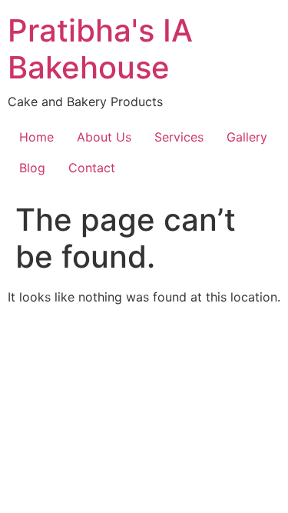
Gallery (247, 137)
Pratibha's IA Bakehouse (100, 49)
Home (36, 137)
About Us (104, 137)
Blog (32, 167)
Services (179, 137)
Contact (91, 167)
